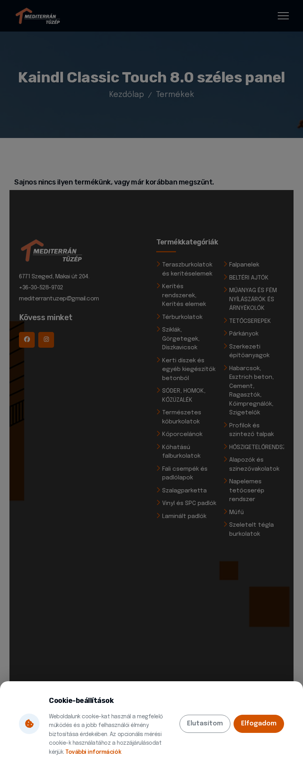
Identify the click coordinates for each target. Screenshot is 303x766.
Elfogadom (259, 723)
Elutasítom (205, 723)
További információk (93, 752)
